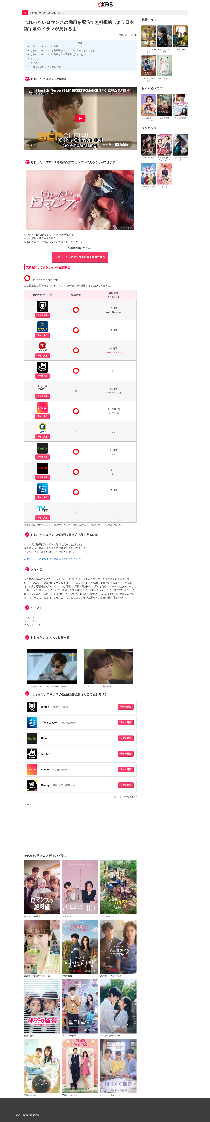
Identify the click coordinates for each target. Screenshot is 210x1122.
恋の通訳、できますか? (110, 976)
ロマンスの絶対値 (32, 916)
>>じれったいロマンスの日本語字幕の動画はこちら (52, 559)
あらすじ (35, 58)
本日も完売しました (109, 916)
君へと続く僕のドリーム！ (112, 1035)
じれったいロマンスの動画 (44, 46)
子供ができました (70, 1095)
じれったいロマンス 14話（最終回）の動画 (46, 686)
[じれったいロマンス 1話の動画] (108, 667)
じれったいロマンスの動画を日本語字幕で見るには (56, 54)
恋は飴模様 (67, 976)
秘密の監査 (29, 1035)
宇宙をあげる (30, 1095)
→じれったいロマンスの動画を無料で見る (80, 257)
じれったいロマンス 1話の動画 (97, 686)
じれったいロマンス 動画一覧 (45, 66)
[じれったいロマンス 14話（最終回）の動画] (52, 667)
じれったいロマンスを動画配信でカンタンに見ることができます (63, 50)
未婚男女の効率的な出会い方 (37, 976)
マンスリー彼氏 (69, 1035)
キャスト (35, 62)
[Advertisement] (80, 827)
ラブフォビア (68, 916)
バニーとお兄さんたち (110, 1095)
